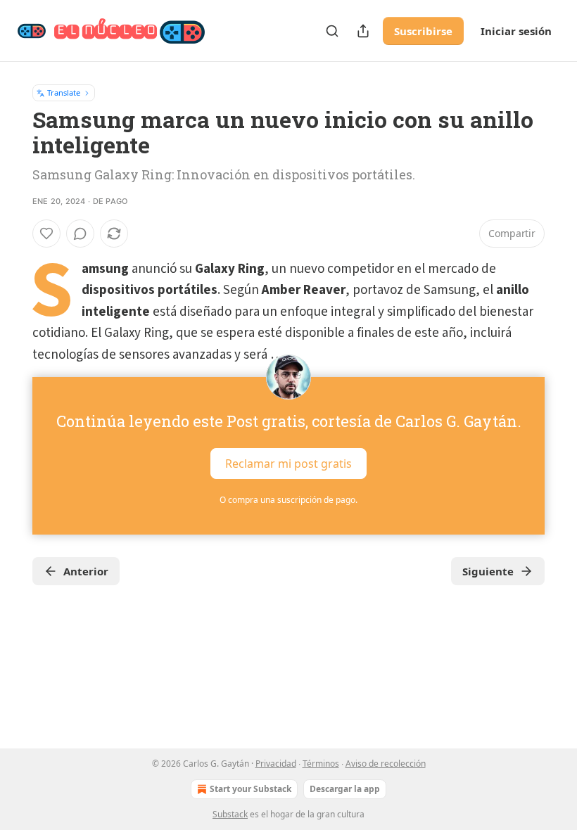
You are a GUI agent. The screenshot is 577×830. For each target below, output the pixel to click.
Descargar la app (345, 789)
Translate (63, 92)
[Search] (332, 31)
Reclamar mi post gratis (288, 463)
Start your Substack (250, 789)
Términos (321, 764)
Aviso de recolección (385, 764)
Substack (230, 814)
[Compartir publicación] (363, 31)
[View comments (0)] (80, 233)
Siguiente (488, 571)
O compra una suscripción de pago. (288, 500)
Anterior (85, 571)
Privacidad (275, 764)
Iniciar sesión (516, 31)
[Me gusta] (46, 233)
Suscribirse (423, 31)
